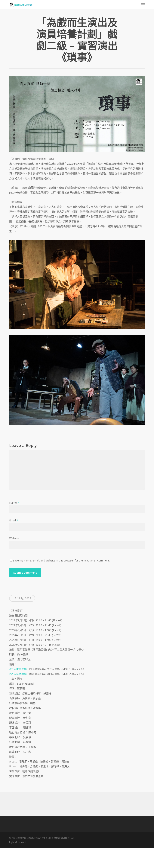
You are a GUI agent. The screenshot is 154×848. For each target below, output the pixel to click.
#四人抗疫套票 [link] (18, 674)
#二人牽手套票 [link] (18, 669)
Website (14, 538)
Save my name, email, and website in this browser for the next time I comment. (61, 560)
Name (14, 502)
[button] (143, 4)
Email (13, 520)
